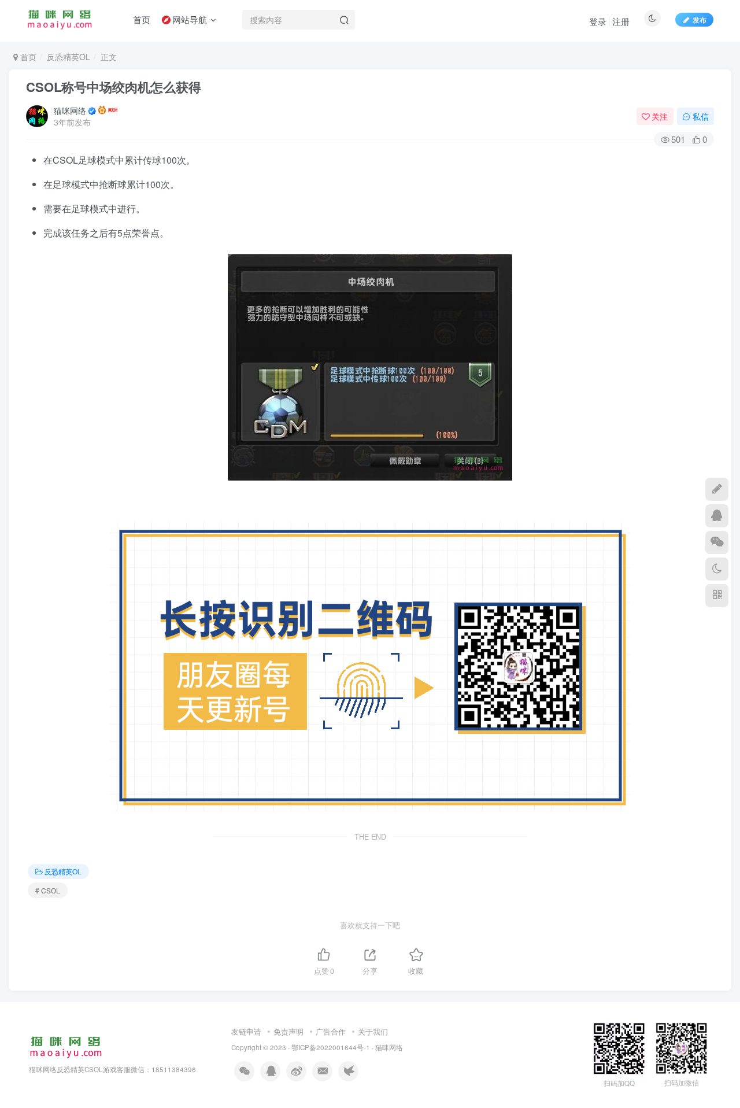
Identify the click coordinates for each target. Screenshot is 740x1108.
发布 (699, 19)
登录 (597, 21)
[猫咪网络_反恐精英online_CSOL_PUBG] (65, 1046)
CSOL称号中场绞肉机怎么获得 (113, 86)
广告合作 (331, 1031)
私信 (701, 116)
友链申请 (246, 1031)
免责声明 (288, 1031)
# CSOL (47, 890)
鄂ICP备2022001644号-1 (330, 1047)
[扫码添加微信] (716, 542)
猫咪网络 (70, 110)
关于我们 (373, 1031)
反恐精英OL (68, 56)
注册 (621, 21)
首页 (27, 56)
